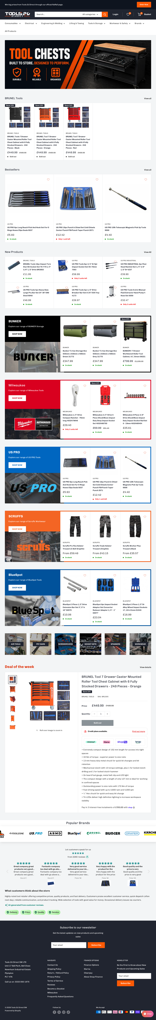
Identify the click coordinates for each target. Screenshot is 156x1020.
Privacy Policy (53, 977)
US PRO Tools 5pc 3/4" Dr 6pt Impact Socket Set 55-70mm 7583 (84, 267)
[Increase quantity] (107, 713)
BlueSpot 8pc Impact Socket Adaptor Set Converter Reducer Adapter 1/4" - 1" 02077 (105, 608)
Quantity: (86, 714)
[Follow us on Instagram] (63, 1012)
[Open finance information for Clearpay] (91, 742)
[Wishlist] (128, 14)
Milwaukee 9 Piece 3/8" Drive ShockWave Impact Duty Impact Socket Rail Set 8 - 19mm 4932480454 (135, 419)
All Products (10, 31)
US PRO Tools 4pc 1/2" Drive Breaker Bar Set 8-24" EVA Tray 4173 (85, 293)
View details (146, 667)
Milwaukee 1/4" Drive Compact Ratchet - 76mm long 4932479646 (74, 418)
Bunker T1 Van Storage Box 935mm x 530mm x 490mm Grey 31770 (105, 354)
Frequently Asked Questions (60, 996)
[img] (78, 853)
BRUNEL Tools (13, 133)
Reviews (51, 985)
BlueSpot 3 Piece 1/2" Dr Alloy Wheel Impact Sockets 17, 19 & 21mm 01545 (135, 607)
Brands (138, 23)
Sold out (97, 723)
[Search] (105, 14)
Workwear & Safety (119, 23)
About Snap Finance (93, 977)
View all (148, 98)
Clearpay (88, 973)
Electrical (29, 23)
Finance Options (91, 965)
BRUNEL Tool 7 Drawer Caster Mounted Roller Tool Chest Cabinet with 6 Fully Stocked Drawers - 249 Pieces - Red (78, 142)
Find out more (138, 731)
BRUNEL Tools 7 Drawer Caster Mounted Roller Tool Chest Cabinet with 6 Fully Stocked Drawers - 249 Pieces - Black (19, 142)
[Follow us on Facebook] (54, 1012)
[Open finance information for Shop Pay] (122, 742)
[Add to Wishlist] (29, 108)
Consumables (11, 23)
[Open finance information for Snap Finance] (138, 742)
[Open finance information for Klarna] (107, 742)
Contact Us (52, 965)
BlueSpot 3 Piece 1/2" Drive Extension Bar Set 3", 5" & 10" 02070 (75, 607)
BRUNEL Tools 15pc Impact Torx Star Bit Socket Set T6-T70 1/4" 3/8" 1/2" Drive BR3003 (37, 267)
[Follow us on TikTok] (68, 1012)
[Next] (151, 208)
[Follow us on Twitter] (59, 1012)
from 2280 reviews (76, 857)
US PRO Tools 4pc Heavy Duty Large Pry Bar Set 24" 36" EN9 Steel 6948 (36, 293)
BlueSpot (67, 601)
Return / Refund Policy (58, 973)
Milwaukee (67, 411)
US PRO (10, 224)
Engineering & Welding (51, 23)
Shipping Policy (54, 969)
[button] (8, 871)
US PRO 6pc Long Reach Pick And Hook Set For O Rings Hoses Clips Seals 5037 (28, 228)
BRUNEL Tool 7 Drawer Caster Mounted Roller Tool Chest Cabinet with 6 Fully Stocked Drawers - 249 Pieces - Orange (49, 142)
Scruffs (66, 543)
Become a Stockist (55, 989)
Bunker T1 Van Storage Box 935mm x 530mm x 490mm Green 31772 (75, 354)
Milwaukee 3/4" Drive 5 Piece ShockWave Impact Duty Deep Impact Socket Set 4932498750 (104, 419)
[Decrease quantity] (94, 713)
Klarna (87, 969)
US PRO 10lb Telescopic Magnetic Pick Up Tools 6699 (125, 228)
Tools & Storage (95, 23)
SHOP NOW (17, 334)
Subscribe (96, 945)
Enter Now (144, 5)
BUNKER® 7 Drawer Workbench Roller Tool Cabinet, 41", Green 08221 (134, 354)
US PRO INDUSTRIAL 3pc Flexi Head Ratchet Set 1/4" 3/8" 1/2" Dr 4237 (133, 267)
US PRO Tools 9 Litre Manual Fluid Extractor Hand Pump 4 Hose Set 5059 (133, 293)
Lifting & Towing (76, 23)
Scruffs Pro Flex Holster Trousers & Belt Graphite (73, 547)
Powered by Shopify (13, 1011)
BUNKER (66, 347)
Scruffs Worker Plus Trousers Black (132, 547)
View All (148, 252)
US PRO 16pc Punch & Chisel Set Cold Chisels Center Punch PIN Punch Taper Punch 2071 (75, 228)
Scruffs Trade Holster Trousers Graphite (102, 547)
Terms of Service (55, 981)
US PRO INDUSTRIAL (128, 260)
